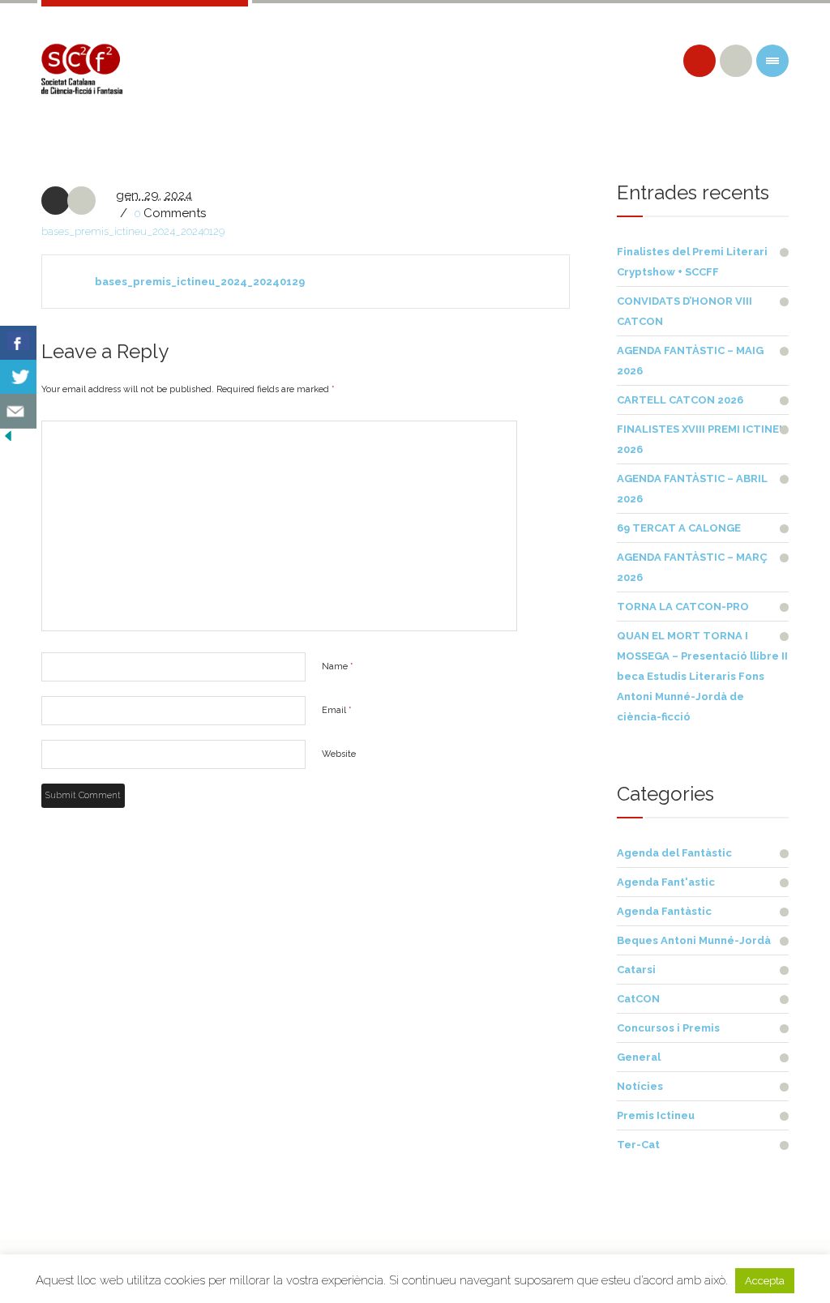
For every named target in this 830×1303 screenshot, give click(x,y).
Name (337, 666)
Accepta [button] (765, 1281)
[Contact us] (18, 411)
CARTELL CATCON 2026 (680, 400)
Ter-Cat (638, 1145)
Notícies (640, 1086)
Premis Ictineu (656, 1115)
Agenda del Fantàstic (674, 853)
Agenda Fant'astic (666, 882)
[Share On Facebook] (18, 343)
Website (339, 754)
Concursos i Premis (668, 1028)
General (639, 1057)
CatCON (638, 999)
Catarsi (636, 969)
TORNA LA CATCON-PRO (683, 606)
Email (337, 710)
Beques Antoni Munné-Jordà (694, 940)
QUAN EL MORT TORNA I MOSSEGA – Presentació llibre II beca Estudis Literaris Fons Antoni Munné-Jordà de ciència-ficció (702, 676)
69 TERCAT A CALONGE (679, 528)
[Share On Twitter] (18, 377)
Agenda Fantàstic (664, 911)
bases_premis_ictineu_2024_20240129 (133, 231)
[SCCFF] (81, 68)
